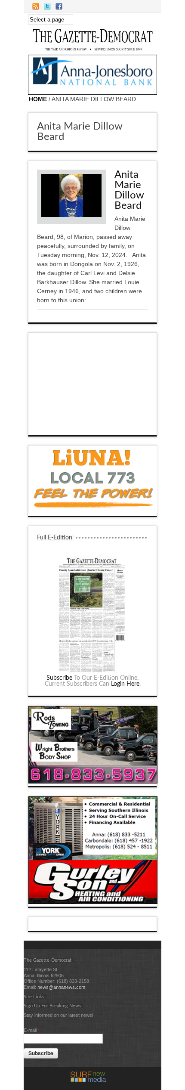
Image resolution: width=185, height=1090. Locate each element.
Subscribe (59, 678)
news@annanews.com (61, 987)
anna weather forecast (92, 426)
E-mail (32, 1030)
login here (125, 684)
